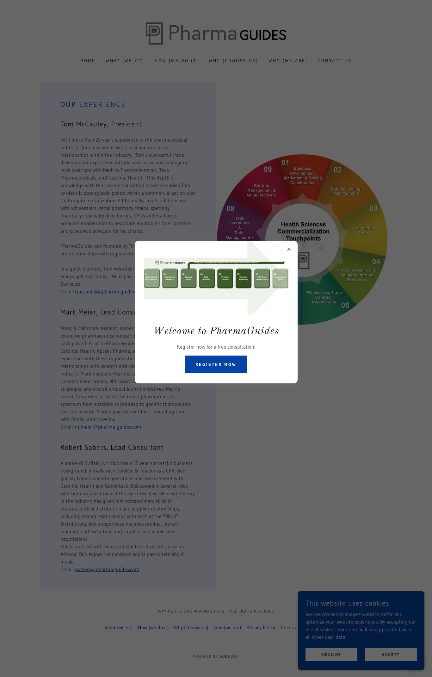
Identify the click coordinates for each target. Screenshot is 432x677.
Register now (216, 364)
